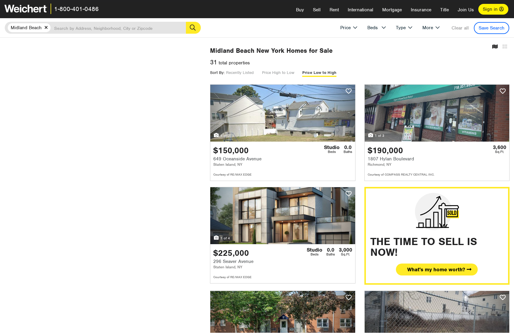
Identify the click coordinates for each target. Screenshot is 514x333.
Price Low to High (319, 72)
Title (444, 10)
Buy (300, 10)
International (360, 10)
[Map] (495, 47)
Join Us (466, 10)
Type (401, 28)
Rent (334, 10)
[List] (505, 47)
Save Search (491, 28)
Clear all (460, 28)
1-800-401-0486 (76, 9)
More (427, 28)
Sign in (491, 9)
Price (345, 28)
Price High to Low (278, 72)
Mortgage (392, 10)
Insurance (421, 10)
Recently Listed (240, 72)
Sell (317, 10)
